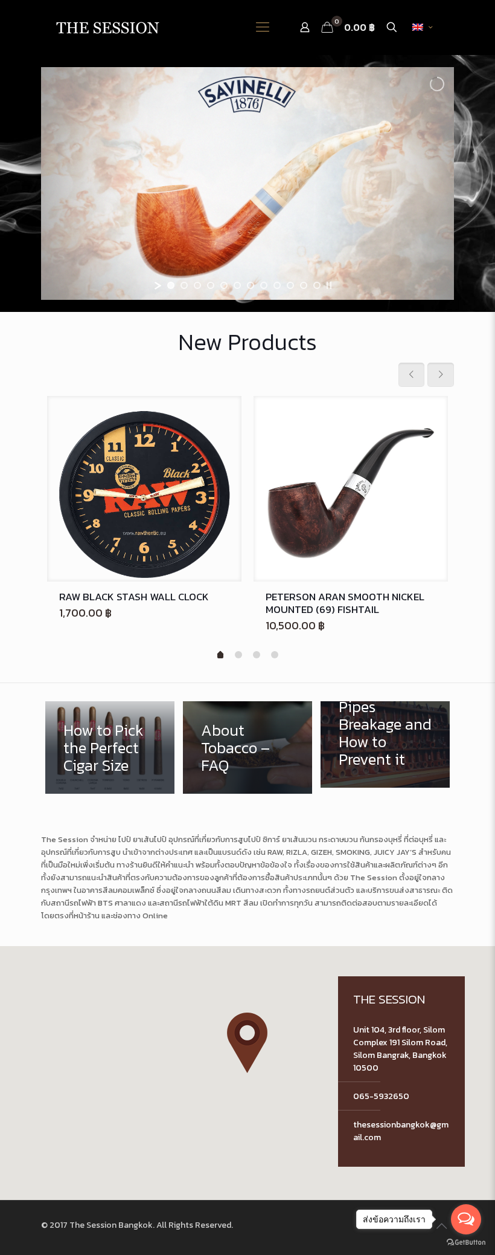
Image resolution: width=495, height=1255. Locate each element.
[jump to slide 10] (290, 285)
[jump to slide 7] (250, 285)
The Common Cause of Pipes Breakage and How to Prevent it (385, 715)
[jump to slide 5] (224, 285)
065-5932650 (381, 1096)
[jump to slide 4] (210, 285)
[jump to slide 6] (237, 285)
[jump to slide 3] (197, 285)
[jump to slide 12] (317, 285)
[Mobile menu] (262, 27)
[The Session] (107, 27)
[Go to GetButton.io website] (466, 1243)
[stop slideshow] (329, 285)
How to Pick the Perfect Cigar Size (103, 747)
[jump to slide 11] (303, 285)
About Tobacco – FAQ (235, 747)
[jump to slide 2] (184, 285)
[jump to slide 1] (170, 285)
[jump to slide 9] (277, 285)
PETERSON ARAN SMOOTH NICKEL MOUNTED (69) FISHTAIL (345, 603)
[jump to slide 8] (263, 285)
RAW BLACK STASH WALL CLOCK (134, 597)
